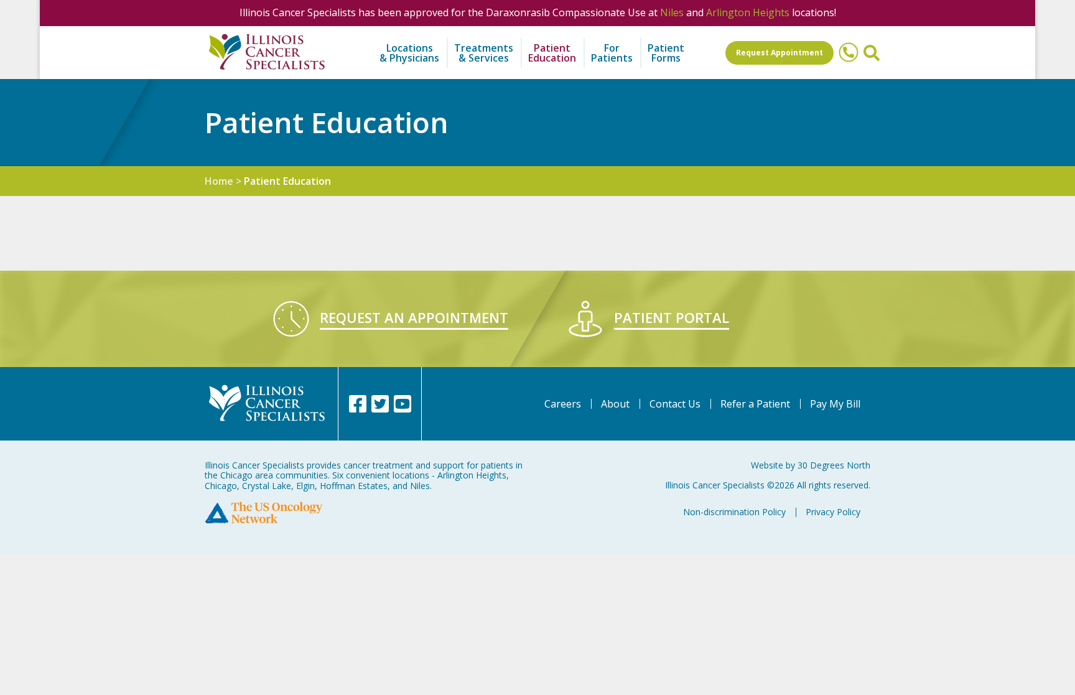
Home (219, 181)
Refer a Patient (755, 404)
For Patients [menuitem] (612, 53)
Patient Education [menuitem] (552, 53)
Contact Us (674, 404)
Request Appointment (779, 52)
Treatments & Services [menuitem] (483, 53)
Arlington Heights (747, 12)
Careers (562, 404)
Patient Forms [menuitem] (666, 53)
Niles (672, 12)
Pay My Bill (835, 404)
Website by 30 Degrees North (810, 465)
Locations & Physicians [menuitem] (409, 53)
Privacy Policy (833, 512)
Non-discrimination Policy (734, 512)
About (615, 404)
